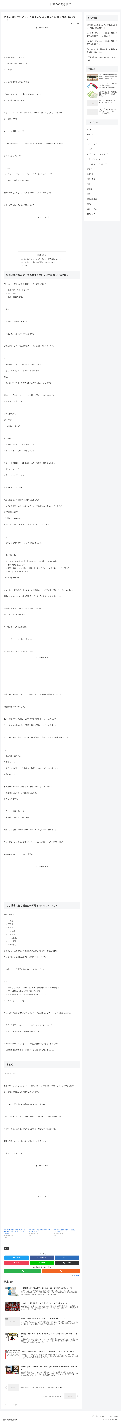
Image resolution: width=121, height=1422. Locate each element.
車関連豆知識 (92, 199)
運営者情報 (95, 1416)
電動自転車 (91, 214)
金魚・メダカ (92, 209)
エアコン (90, 139)
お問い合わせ (114, 1416)
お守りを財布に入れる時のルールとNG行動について (101, 58)
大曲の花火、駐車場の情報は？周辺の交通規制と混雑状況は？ (102, 50)
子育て (89, 169)
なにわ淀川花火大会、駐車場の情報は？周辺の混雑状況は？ (102, 42)
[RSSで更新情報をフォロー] (61, 1271)
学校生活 (90, 174)
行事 (7, 1248)
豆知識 (89, 189)
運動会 (89, 204)
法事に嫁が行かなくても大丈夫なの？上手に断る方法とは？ (42, 259)
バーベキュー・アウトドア (97, 164)
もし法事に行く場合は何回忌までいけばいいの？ (38, 262)
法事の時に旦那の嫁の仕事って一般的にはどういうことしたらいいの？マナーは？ (14, 1231)
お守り (89, 129)
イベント (90, 134)
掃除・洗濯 (91, 179)
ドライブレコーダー (94, 159)
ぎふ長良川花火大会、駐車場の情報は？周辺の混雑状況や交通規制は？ (102, 34)
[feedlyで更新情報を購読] (22, 1271)
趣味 (88, 194)
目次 (39, 255)
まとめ (24, 265)
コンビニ (90, 149)
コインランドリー (93, 144)
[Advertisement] (42, 42)
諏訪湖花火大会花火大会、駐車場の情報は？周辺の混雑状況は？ (102, 26)
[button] (67, 1263)
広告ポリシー (104, 1416)
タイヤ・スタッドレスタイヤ (98, 154)
